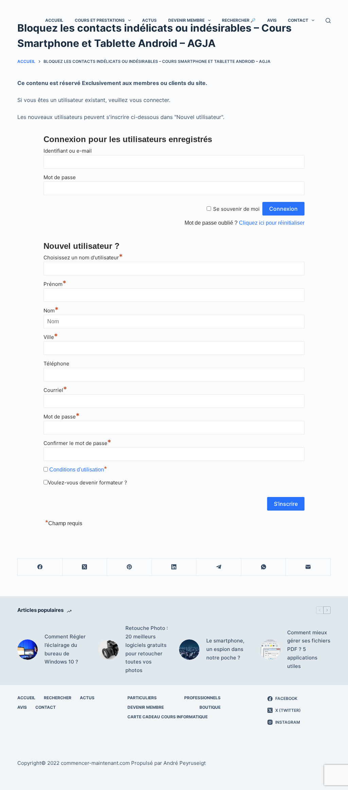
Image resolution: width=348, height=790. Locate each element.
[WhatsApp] (263, 567)
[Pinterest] (129, 567)
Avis (272, 20)
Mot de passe (60, 177)
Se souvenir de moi (236, 209)
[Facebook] (40, 567)
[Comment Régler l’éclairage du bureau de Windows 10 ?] (27, 649)
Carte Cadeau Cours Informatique (167, 716)
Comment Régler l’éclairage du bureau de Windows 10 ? (65, 649)
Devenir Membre (186, 20)
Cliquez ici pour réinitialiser (271, 223)
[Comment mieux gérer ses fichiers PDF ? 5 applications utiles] (270, 649)
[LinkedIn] (174, 567)
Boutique (210, 707)
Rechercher (57, 697)
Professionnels (202, 697)
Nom (51, 310)
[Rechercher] (328, 20)
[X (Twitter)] (85, 567)
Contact (298, 20)
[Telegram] (218, 567)
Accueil (54, 20)
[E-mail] (308, 567)
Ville (51, 337)
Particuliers (142, 697)
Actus (149, 20)
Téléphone (56, 363)
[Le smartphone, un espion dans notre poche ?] (189, 649)
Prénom (55, 284)
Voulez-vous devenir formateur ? (87, 482)
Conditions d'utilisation (76, 470)
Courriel (55, 390)
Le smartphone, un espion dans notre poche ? (225, 649)
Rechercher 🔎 (239, 20)
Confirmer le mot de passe (77, 443)
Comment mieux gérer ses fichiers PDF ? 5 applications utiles (308, 649)
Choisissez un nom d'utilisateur (83, 257)
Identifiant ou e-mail (68, 151)
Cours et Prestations (100, 20)
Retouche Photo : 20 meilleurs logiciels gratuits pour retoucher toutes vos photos (146, 649)
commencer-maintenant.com (95, 763)
